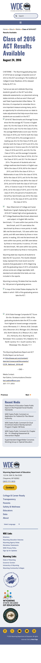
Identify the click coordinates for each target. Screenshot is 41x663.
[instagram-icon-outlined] (34, 630)
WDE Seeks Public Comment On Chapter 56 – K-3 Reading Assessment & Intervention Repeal (20, 433)
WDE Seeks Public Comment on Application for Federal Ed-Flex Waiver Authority (19, 416)
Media (18, 29)
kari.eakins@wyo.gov (11, 380)
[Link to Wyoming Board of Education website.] (20, 598)
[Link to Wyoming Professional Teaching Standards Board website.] (20, 579)
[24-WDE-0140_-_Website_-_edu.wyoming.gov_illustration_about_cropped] (11, 462)
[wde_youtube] (19, 630)
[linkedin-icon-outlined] (27, 630)
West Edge (34, 639)
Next (27, 394)
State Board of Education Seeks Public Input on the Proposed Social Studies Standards (19, 407)
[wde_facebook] (5, 630)
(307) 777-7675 (9, 481)
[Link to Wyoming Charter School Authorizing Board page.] (20, 615)
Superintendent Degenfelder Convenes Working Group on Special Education (19, 441)
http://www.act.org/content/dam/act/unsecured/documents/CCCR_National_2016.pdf (16, 361)
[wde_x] (12, 630)
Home (5, 29)
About (11, 29)
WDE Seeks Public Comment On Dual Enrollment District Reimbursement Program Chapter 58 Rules (19, 425)
